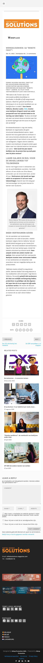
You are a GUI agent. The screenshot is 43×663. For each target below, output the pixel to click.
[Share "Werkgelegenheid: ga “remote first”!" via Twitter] (18, 324)
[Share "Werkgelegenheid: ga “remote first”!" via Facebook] (14, 324)
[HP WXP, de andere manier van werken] (21, 452)
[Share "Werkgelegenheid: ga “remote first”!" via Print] (30, 324)
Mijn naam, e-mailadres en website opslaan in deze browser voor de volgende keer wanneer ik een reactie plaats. (20, 515)
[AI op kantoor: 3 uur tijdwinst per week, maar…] (21, 393)
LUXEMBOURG (9, 639)
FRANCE (7, 637)
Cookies (21, 659)
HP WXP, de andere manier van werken (17, 466)
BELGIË (6, 634)
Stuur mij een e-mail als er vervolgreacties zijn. (20, 520)
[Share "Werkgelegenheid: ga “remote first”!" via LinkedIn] (22, 324)
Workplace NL (21, 53)
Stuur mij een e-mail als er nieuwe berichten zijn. (21, 524)
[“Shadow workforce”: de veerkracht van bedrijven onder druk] (21, 422)
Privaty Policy (33, 656)
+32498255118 (10, 559)
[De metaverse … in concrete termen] (21, 365)
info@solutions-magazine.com (17, 556)
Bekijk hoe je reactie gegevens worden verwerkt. (18, 534)
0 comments (31, 53)
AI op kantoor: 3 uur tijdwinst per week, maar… (19, 407)
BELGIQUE (7, 632)
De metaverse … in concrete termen (16, 378)
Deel (25, 109)
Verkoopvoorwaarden (11, 656)
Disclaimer (23, 656)
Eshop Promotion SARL (19, 651)
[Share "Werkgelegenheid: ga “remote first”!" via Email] (26, 324)
